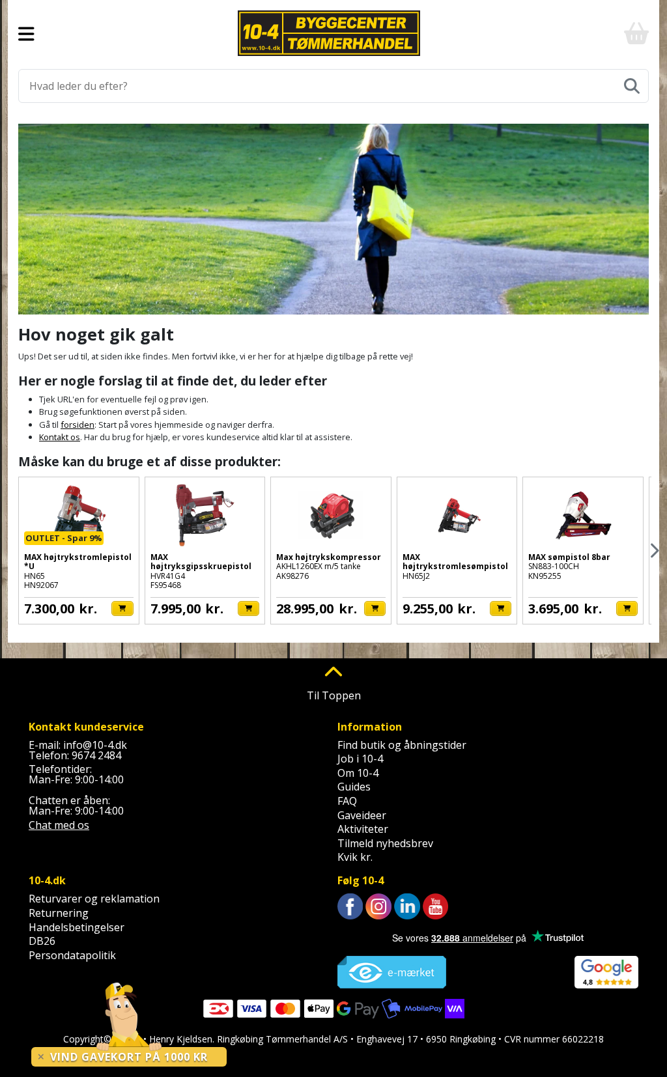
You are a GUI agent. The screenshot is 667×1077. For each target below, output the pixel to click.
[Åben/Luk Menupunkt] (26, 33)
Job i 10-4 (360, 758)
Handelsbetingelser (76, 927)
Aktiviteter (362, 829)
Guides (354, 786)
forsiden (77, 424)
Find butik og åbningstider (401, 745)
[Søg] (632, 86)
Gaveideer (361, 815)
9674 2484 (96, 755)
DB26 (42, 941)
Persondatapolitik (72, 955)
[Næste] (654, 550)
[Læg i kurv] (122, 608)
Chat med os (59, 825)
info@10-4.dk (95, 745)
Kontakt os (59, 437)
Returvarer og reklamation (94, 898)
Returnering (59, 913)
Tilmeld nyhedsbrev (385, 843)
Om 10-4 (357, 773)
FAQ (347, 801)
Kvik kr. (355, 857)
